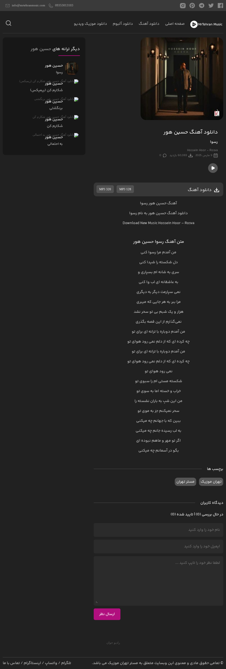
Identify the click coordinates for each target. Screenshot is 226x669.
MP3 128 (125, 189)
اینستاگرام (32, 663)
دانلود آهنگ (149, 24)
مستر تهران (185, 482)
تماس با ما (11, 663)
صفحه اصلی (175, 24)
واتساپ (51, 663)
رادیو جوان (113, 642)
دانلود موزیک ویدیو (90, 24)
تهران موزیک (211, 482)
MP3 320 (105, 189)
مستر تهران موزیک (123, 663)
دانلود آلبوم (123, 24)
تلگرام (66, 663)
